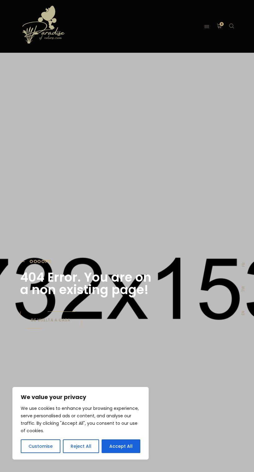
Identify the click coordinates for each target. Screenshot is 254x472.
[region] (80, 423)
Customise (40, 446)
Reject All (81, 446)
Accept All (121, 446)
